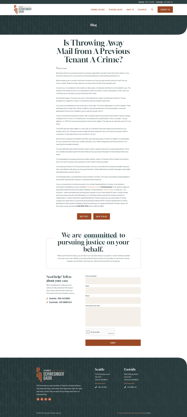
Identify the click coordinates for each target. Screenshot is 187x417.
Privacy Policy (121, 413)
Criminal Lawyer (108, 190)
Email (87, 286)
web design (142, 413)
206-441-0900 (149, 2)
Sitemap (135, 413)
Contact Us (165, 9)
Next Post (84, 216)
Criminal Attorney (92, 187)
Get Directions (100, 383)
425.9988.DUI (65, 302)
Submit (113, 342)
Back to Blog (101, 216)
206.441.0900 (63, 298)
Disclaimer (129, 413)
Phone (87, 296)
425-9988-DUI (168, 2)
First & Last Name (91, 276)
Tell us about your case (92, 305)
